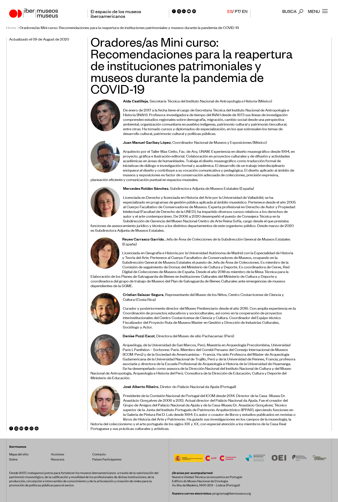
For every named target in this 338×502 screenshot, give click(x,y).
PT (237, 11)
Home (11, 27)
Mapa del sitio (19, 454)
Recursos (57, 459)
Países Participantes (106, 459)
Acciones (57, 454)
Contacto (99, 454)
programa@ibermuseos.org (231, 493)
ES (229, 11)
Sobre (13, 459)
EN (244, 11)
